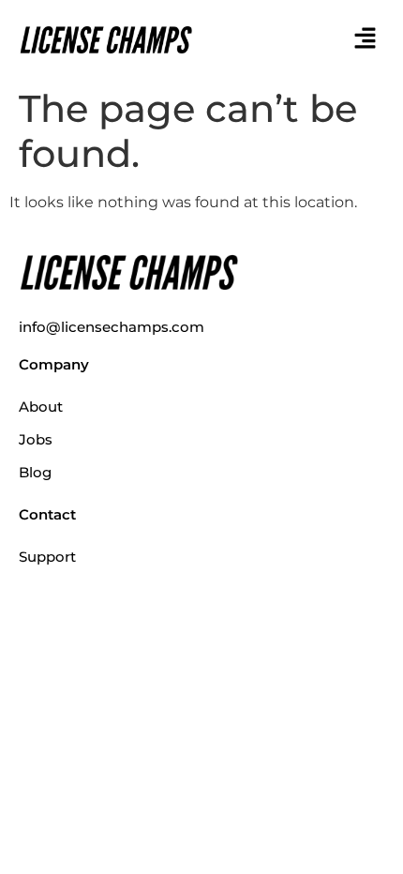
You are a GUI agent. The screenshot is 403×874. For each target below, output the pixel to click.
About (41, 406)
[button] (365, 39)
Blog (35, 472)
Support (47, 556)
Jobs (35, 439)
